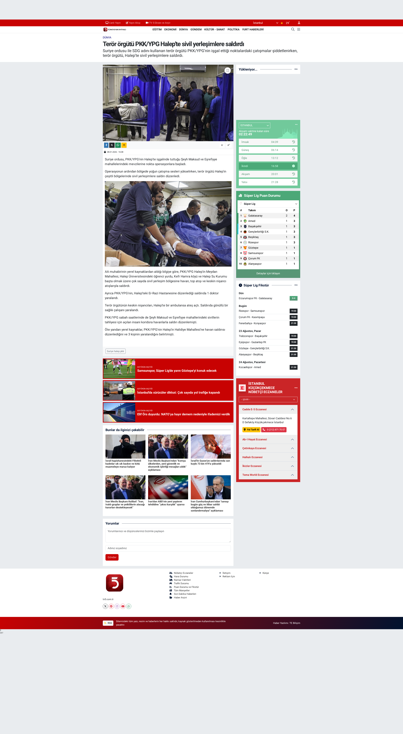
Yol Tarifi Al (253, 429)
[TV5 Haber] (114, 29)
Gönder (112, 557)
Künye (266, 573)
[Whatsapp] (128, 606)
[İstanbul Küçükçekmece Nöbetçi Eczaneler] (296, 387)
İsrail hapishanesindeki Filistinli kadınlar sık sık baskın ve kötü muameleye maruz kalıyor (123, 463)
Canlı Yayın (115, 22)
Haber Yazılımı (280, 623)
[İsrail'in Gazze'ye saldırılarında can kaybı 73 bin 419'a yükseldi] (211, 446)
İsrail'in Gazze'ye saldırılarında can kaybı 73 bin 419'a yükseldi (210, 462)
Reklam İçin (229, 576)
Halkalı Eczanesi (252, 457)
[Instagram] (117, 606)
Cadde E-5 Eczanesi (254, 409)
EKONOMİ (170, 29)
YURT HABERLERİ (253, 29)
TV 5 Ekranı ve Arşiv (159, 22)
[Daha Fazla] (124, 145)
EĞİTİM (157, 29)
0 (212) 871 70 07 (275, 429)
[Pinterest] (111, 606)
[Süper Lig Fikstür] (296, 285)
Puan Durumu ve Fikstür (186, 587)
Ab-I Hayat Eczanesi (254, 439)
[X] (105, 606)
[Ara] (293, 30)
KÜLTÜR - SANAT (214, 29)
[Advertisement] (268, 96)
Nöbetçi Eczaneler (183, 573)
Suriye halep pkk (115, 351)
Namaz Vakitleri (182, 580)
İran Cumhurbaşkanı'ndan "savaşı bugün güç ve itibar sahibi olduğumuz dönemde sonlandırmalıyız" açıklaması (210, 506)
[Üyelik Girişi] (297, 23)
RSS (109, 623)
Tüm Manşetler (182, 590)
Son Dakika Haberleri (185, 594)
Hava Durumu (181, 576)
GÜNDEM (196, 29)
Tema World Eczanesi (255, 474)
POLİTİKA (233, 29)
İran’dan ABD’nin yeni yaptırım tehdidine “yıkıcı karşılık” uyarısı (166, 503)
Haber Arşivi (180, 597)
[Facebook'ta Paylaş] (106, 145)
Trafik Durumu (181, 583)
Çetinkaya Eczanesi (254, 448)
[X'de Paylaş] (112, 145)
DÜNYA (183, 29)
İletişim (226, 573)
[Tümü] (296, 69)
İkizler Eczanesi (252, 466)
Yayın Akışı (134, 22)
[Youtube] (122, 606)
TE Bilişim (294, 623)
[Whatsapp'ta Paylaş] (118, 145)
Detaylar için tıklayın (268, 273)
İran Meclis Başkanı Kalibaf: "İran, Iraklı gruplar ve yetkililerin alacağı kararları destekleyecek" (125, 504)
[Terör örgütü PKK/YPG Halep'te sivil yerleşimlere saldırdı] (168, 103)
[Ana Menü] (298, 30)
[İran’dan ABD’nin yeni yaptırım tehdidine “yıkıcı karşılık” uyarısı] (168, 487)
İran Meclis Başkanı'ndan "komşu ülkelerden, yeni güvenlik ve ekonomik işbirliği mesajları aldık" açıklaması (167, 465)
